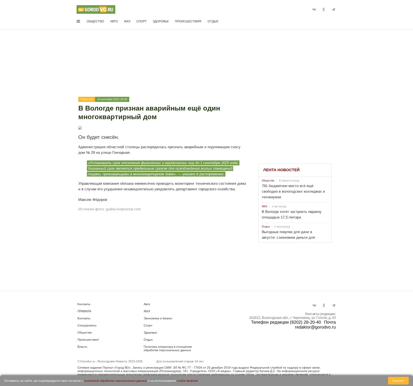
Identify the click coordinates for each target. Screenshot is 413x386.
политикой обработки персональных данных (115, 380)
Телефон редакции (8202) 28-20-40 (286, 322)
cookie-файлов (187, 380)
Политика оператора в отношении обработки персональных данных (168, 348)
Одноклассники (324, 9)
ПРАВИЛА (84, 311)
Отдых (213, 21)
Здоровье (161, 21)
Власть (82, 346)
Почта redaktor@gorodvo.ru (315, 324)
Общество (95, 21)
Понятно (398, 380)
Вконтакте (314, 9)
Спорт (141, 21)
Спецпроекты (86, 325)
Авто (114, 21)
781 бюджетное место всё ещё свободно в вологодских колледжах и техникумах (293, 191)
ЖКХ (127, 21)
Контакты (83, 304)
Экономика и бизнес (158, 318)
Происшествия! (188, 21)
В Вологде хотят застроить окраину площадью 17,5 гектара (292, 214)
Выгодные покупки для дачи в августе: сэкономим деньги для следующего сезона (288, 237)
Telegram (333, 9)
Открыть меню (79, 22)
